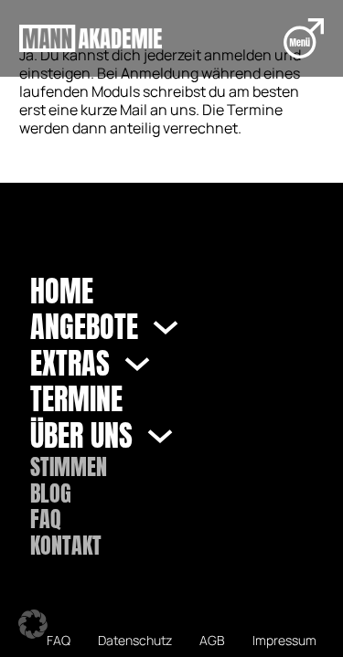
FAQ (45, 519)
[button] (33, 624)
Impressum (284, 640)
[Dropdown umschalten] (165, 327)
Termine (76, 399)
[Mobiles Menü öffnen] (304, 38)
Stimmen (68, 467)
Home (61, 291)
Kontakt (66, 546)
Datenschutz (135, 640)
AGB (212, 640)
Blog (50, 494)
